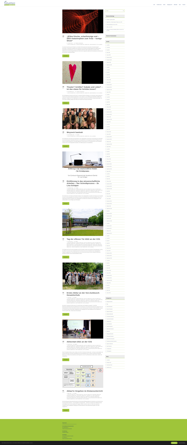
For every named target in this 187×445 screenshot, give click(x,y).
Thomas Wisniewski (79, 43)
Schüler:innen (159, 4)
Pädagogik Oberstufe (94, 191)
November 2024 (109, 87)
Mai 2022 (108, 151)
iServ (180, 4)
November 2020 (109, 186)
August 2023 (109, 121)
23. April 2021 (69, 344)
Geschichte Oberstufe (90, 190)
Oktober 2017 (109, 230)
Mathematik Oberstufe (80, 191)
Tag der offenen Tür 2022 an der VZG (83, 239)
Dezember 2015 (109, 275)
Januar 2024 (109, 109)
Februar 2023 (109, 131)
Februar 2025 (109, 79)
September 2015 (109, 280)
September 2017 (109, 233)
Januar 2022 (109, 161)
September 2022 (109, 144)
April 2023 (108, 126)
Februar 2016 (109, 270)
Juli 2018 (108, 223)
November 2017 (109, 228)
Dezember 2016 (109, 253)
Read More (66, 55)
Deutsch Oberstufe (71, 44)
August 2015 (109, 282)
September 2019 (109, 208)
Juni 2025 (108, 69)
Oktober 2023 (109, 116)
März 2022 (108, 156)
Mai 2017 (108, 240)
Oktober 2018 (109, 218)
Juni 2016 (108, 260)
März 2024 (108, 104)
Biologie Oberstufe (72, 242)
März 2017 (108, 245)
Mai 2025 (108, 72)
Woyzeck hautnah (75, 132)
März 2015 (108, 290)
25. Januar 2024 (70, 43)
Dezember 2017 (109, 225)
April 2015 (108, 287)
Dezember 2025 (109, 57)
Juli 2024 (108, 94)
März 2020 (108, 193)
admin (76, 241)
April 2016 (108, 265)
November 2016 (109, 255)
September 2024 (109, 89)
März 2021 (108, 178)
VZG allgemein (99, 44)
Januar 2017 (109, 250)
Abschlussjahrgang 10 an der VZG (112, 24)
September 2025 (109, 64)
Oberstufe (175, 4)
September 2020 (109, 188)
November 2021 (109, 166)
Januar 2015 (109, 292)
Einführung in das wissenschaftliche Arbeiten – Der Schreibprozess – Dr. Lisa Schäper (83, 183)
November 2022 (109, 139)
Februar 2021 (109, 181)
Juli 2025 (108, 67)
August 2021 (109, 171)
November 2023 (109, 114)
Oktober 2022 (109, 141)
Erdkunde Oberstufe (71, 190)
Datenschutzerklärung (182, 442)
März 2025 (108, 77)
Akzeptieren (174, 442)
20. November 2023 (70, 91)
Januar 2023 (109, 134)
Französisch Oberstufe (80, 190)
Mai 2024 (108, 99)
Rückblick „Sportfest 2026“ (111, 19)
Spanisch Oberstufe (71, 193)
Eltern (164, 4)
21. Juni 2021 (69, 297)
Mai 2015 (108, 285)
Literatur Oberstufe (80, 44)
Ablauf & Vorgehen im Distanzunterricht (85, 391)
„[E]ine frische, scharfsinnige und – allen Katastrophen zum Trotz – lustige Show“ (84, 38)
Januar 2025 (109, 82)
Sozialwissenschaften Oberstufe (95, 192)
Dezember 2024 (109, 84)
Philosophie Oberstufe (71, 192)
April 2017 (108, 243)
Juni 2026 (108, 47)
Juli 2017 (108, 235)
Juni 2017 (108, 238)
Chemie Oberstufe (79, 242)
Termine (184, 4)
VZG (154, 4)
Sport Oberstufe (78, 193)
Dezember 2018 (109, 213)
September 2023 (109, 119)
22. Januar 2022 (70, 241)
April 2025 (108, 74)
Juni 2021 (108, 173)
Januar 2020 (109, 198)
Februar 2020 (109, 196)
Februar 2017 (109, 248)
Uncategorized (93, 44)
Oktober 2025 (109, 62)
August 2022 (109, 146)
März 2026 (108, 52)
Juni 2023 (108, 124)
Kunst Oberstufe (98, 190)
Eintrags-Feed (109, 362)
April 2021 (108, 176)
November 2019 (109, 203)
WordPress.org (109, 367)
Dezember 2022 (109, 136)
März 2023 (108, 129)
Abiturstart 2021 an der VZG (79, 342)
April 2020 (108, 191)
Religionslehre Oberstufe (82, 192)
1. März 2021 (69, 393)
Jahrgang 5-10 (169, 4)
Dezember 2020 (109, 183)
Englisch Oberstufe (96, 242)
